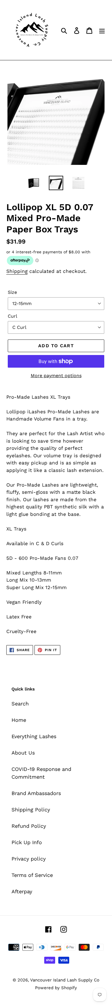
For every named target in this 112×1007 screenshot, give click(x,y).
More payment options (56, 375)
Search (20, 704)
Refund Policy (28, 826)
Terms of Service (32, 875)
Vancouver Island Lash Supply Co (64, 980)
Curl (12, 316)
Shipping (17, 271)
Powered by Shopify (56, 987)
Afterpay (21, 891)
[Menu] (102, 30)
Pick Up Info (26, 842)
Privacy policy (28, 859)
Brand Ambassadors (36, 793)
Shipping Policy (30, 810)
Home (18, 720)
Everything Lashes (33, 736)
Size (12, 292)
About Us (23, 753)
